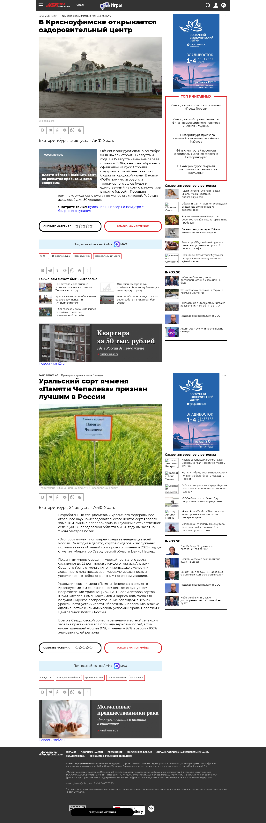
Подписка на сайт (92, 752)
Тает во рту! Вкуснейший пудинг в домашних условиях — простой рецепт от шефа (202, 245)
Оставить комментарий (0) (133, 226)
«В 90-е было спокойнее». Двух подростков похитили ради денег (202, 500)
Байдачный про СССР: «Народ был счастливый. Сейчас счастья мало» (202, 573)
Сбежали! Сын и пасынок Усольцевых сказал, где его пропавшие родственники (204, 206)
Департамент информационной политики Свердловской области (79, 487)
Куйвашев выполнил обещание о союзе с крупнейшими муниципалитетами (75, 299)
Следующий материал (102, 812)
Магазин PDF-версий (139, 752)
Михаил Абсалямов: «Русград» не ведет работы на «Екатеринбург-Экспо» (137, 299)
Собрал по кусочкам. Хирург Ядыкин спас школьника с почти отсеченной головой (204, 488)
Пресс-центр (114, 752)
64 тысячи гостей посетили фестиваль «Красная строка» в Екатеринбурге (196, 154)
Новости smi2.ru (52, 363)
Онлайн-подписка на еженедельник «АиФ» (182, 752)
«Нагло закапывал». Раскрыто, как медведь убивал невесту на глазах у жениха (203, 462)
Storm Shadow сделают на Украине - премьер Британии (203, 291)
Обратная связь (75, 756)
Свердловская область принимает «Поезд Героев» (196, 107)
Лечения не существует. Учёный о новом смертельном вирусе (202, 231)
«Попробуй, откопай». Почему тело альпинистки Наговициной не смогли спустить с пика (203, 527)
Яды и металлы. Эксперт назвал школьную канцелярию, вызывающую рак (201, 193)
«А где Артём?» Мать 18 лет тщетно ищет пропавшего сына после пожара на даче (203, 514)
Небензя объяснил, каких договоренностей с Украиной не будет (200, 280)
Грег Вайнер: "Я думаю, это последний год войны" (197, 547)
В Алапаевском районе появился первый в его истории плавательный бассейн (75, 312)
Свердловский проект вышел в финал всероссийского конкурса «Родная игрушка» (196, 123)
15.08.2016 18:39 (47, 15)
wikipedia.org (47, 120)
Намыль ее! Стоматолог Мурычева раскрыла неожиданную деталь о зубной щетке (203, 258)
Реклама (71, 752)
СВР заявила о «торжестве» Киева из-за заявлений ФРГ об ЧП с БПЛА (203, 304)
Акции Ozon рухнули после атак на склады (202, 330)
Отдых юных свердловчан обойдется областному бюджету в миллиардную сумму (138, 287)
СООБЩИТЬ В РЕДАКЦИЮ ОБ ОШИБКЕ (111, 756)
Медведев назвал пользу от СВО (200, 316)
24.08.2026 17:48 (48, 375)
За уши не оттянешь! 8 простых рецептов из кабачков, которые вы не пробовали (204, 219)
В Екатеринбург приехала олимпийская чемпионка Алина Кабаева (196, 138)
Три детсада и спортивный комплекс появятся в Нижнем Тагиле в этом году (73, 287)
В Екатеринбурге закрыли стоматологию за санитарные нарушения (196, 169)
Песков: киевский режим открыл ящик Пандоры (200, 560)
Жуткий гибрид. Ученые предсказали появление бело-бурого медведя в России (204, 475)
